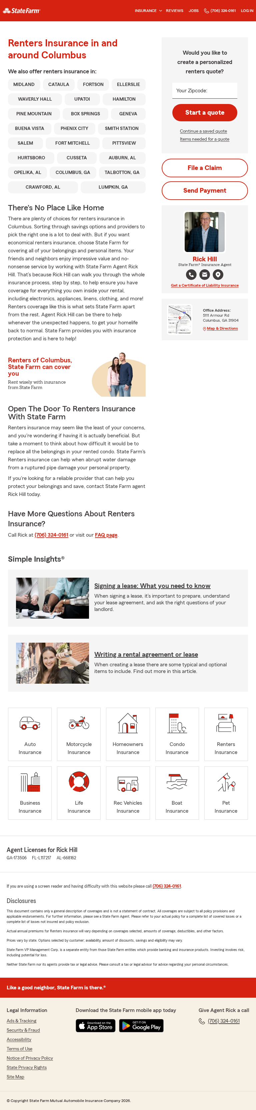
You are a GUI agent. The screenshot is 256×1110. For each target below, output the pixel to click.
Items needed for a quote (204, 139)
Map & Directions (222, 328)
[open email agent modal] (204, 275)
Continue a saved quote (203, 131)
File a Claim (205, 168)
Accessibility (19, 1039)
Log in (247, 11)
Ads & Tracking (21, 1021)
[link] (21, 10)
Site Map (15, 1077)
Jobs (194, 11)
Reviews (174, 11)
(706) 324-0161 (223, 11)
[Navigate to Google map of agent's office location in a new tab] (218, 274)
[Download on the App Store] (96, 1025)
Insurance (146, 11)
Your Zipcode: (191, 90)
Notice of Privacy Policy (30, 1058)
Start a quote (204, 112)
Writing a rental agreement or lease (146, 654)
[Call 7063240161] (191, 274)
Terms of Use (19, 1049)
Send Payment (204, 190)
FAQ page (106, 535)
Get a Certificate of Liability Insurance (205, 285)
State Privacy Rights (27, 1067)
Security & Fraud (23, 1030)
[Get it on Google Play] (141, 1025)
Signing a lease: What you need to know (152, 586)
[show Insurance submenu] (159, 11)
